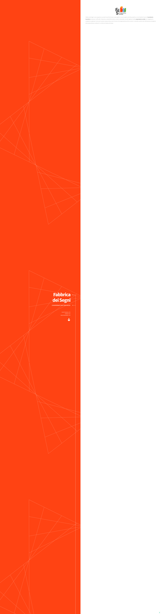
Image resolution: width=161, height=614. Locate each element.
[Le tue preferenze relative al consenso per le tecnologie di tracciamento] (159, 612)
